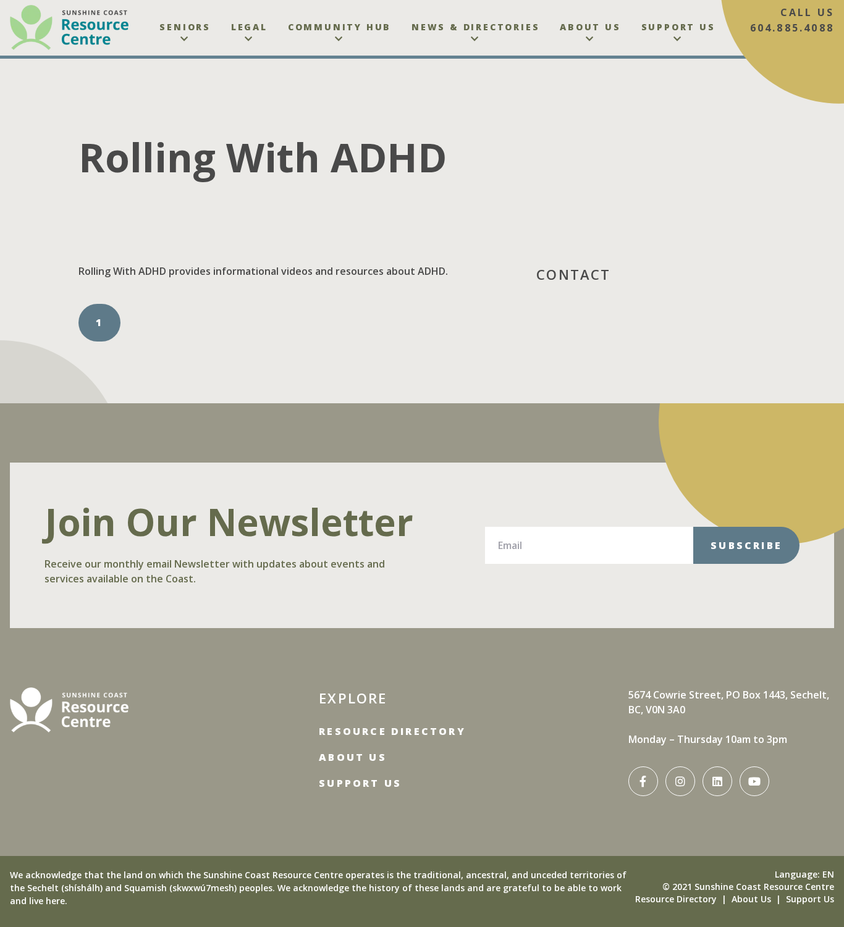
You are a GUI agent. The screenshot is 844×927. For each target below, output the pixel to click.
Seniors (185, 27)
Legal (249, 27)
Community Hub (339, 27)
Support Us (678, 27)
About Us (590, 27)
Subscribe (746, 545)
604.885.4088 (792, 28)
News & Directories (475, 27)
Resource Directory (392, 731)
